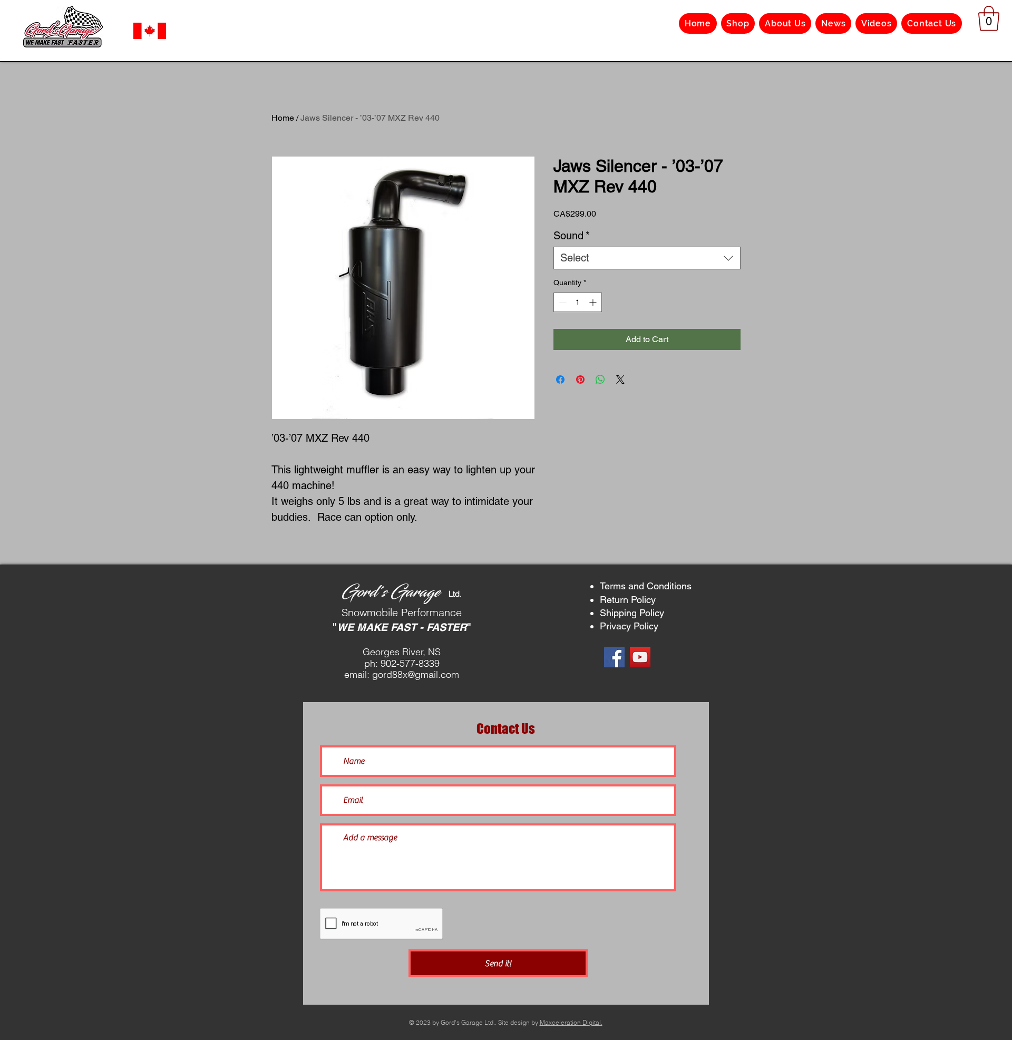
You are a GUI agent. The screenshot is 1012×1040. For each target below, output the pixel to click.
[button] (988, 18)
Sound (571, 235)
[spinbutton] (577, 302)
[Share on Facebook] (560, 379)
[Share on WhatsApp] (600, 379)
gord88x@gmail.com (415, 674)
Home (282, 118)
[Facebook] (614, 657)
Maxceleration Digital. (571, 1022)
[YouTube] (640, 657)
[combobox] (647, 258)
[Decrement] (561, 302)
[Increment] (593, 302)
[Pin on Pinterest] (580, 379)
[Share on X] (620, 379)
